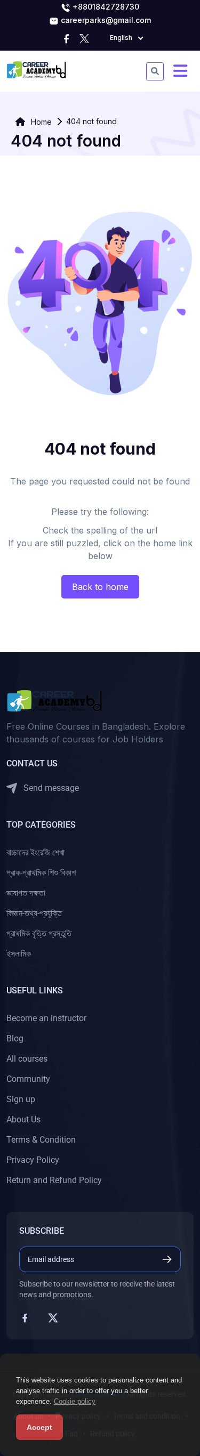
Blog (14, 1038)
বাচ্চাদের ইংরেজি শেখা (35, 852)
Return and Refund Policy (54, 1180)
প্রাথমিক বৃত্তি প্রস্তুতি (38, 933)
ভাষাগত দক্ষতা (25, 893)
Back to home (100, 586)
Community (28, 1079)
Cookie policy (74, 1401)
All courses (26, 1059)
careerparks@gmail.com (105, 20)
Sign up (20, 1099)
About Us (23, 1119)
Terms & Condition (41, 1140)
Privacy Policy (32, 1160)
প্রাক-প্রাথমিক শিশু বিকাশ (41, 873)
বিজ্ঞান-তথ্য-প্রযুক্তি (34, 913)
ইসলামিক (18, 954)
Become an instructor (46, 1018)
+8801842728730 (104, 6)
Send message (50, 788)
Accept (39, 1427)
